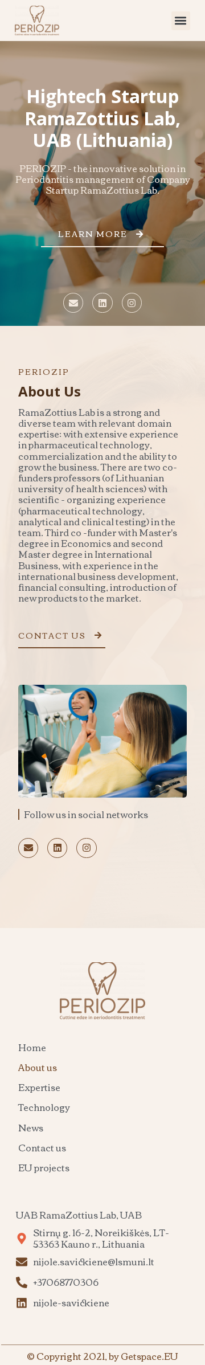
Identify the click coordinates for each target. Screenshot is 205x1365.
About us (37, 1067)
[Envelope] (73, 303)
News (30, 1127)
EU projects (43, 1167)
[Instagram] (132, 303)
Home (32, 1047)
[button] (180, 20)
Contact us (42, 1147)
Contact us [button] (52, 635)
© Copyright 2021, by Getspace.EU (102, 1355)
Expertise (39, 1087)
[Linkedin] (102, 303)
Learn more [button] (93, 233)
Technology (44, 1106)
